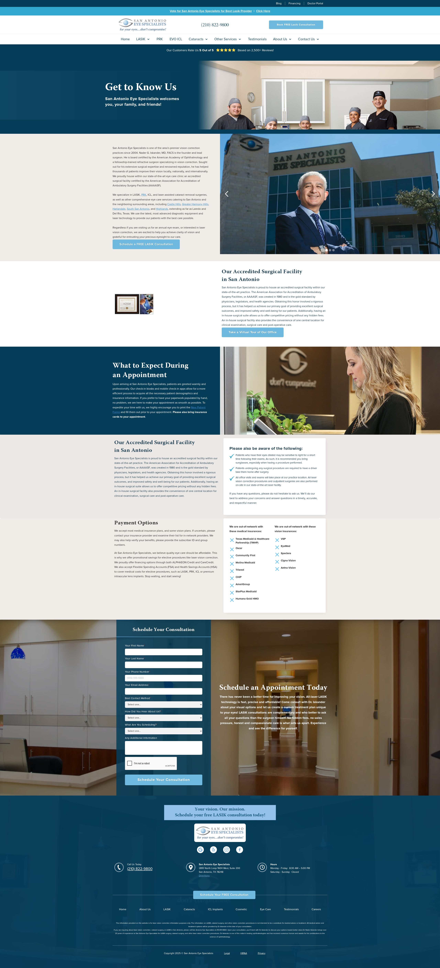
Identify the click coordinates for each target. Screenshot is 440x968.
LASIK (167, 909)
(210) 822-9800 (139, 869)
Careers (316, 909)
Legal (227, 953)
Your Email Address (137, 685)
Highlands (162, 209)
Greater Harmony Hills (195, 204)
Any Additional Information (141, 738)
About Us (145, 909)
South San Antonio (138, 209)
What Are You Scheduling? (141, 725)
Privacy (261, 953)
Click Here (263, 11)
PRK (160, 39)
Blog (279, 3)
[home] (142, 24)
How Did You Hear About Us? (143, 711)
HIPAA (243, 953)
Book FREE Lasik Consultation (296, 25)
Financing (294, 3)
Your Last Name (135, 658)
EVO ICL (176, 39)
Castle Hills (174, 204)
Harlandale (119, 209)
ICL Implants (215, 909)
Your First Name (135, 645)
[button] (143, 39)
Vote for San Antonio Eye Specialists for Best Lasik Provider (211, 11)
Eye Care (265, 909)
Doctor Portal (315, 3)
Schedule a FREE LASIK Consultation (146, 244)
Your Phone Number (137, 672)
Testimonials (257, 39)
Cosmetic (241, 909)
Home (125, 39)
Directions (204, 876)
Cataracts (189, 909)
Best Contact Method (138, 698)
